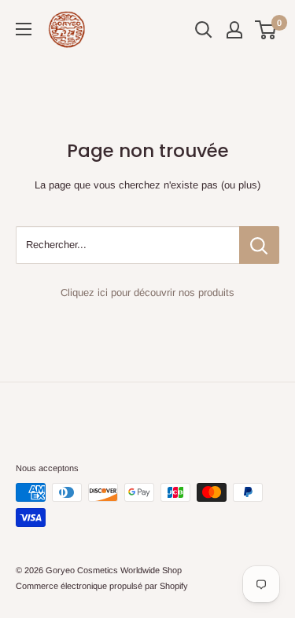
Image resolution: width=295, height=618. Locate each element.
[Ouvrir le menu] (23, 29)
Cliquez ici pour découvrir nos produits (147, 292)
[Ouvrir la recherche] (203, 29)
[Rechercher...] (259, 245)
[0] (266, 29)
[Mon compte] (234, 29)
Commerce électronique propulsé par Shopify (102, 586)
